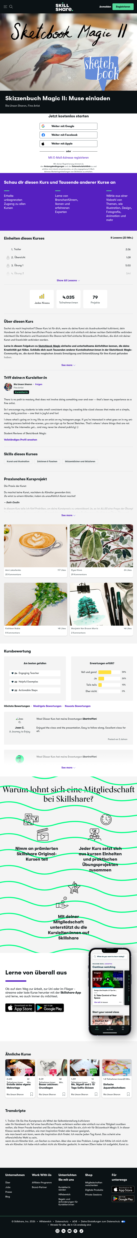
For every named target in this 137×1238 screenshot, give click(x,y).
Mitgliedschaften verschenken (93, 1184)
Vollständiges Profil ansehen (20, 439)
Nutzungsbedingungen (54, 166)
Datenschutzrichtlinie (81, 166)
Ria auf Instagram (21, 363)
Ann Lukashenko (13, 570)
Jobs (7, 1187)
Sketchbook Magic (49, 346)
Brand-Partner (39, 1187)
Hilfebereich (64, 1194)
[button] (5, 7)
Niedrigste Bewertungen (47, 706)
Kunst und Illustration (18, 461)
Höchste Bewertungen (17, 706)
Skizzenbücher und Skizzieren (80, 461)
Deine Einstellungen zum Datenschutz (100, 1221)
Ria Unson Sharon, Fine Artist (22, 105)
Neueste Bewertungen (77, 706)
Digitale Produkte (94, 1190)
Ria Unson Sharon (28, 384)
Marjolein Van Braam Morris (84, 628)
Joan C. (19, 727)
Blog (7, 1196)
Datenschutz (61, 1221)
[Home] (64, 6)
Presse (8, 1192)
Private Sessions (93, 1194)
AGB (74, 1221)
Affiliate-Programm (42, 1182)
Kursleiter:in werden (64, 1188)
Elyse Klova (76, 570)
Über (7, 1182)
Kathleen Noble (12, 628)
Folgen (38, 384)
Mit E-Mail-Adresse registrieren (68, 157)
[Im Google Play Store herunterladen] (50, 1008)
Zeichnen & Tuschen (47, 461)
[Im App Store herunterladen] (18, 1008)
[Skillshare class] (20, 1067)
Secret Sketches (63, 363)
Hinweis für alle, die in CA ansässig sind (70, 1225)
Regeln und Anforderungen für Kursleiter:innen (68, 1202)
